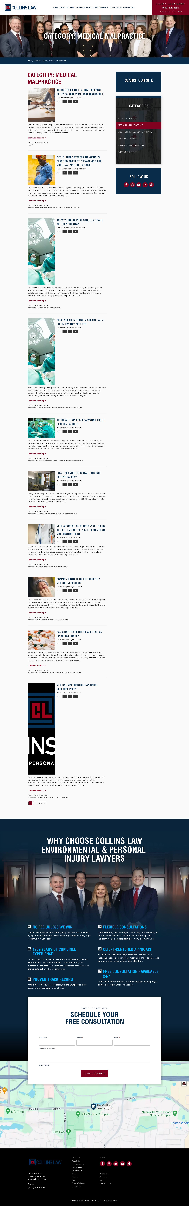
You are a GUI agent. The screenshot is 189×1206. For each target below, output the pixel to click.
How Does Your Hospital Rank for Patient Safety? (79, 475)
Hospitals (47, 513)
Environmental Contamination (136, 132)
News (74, 1180)
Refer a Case (115, 7)
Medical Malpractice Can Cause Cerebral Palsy (77, 687)
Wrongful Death (128, 152)
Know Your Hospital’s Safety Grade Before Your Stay (80, 222)
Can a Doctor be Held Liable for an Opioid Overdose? (79, 634)
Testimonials (101, 7)
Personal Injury (40, 61)
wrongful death (75, 672)
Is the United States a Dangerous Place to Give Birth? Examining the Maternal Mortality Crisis (79, 161)
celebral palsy (37, 797)
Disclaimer (103, 1177)
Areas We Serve (78, 1183)
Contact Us (128, 7)
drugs (35, 672)
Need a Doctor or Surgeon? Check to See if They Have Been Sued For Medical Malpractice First (82, 530)
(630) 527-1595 (37, 1187)
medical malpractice (72, 207)
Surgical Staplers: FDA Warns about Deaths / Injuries (81, 422)
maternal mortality (39, 207)
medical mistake (63, 407)
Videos (74, 1177)
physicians (63, 566)
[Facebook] (70, 101)
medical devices (38, 460)
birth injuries (37, 619)
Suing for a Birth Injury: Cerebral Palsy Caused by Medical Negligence (80, 92)
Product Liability (128, 139)
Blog (74, 1174)
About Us (63, 7)
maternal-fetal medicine (54, 207)
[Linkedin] (75, 101)
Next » (42, 803)
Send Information (94, 1073)
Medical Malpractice (41, 142)
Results (89, 7)
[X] (65, 101)
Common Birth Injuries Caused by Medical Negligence (78, 581)
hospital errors (38, 407)
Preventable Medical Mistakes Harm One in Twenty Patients (80, 322)
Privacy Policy (104, 1174)
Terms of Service (105, 1183)
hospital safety (38, 307)
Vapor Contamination (131, 145)
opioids (54, 672)
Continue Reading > (37, 138)
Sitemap (102, 1180)
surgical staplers (77, 460)
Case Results (77, 1170)
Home (55, 7)
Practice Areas (77, 7)
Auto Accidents (127, 118)
